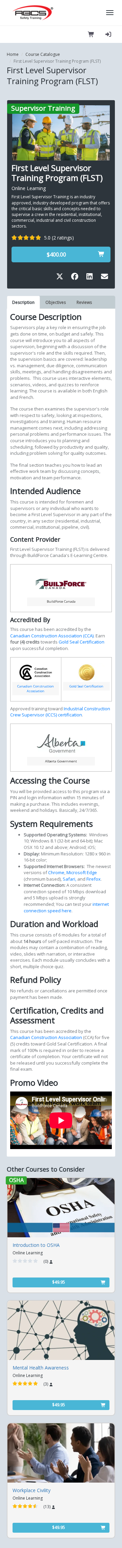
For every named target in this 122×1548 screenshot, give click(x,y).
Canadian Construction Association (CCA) (52, 636)
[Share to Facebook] (76, 277)
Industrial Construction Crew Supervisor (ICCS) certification (60, 712)
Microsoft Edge (81, 872)
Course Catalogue (42, 54)
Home (13, 54)
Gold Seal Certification (81, 642)
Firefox (93, 879)
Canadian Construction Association (35, 688)
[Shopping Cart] (91, 34)
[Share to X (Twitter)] (61, 277)
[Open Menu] (110, 12)
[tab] (23, 302)
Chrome (56, 872)
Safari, (70, 879)
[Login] (108, 34)
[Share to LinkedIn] (91, 277)
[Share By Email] (104, 277)
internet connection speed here (66, 907)
